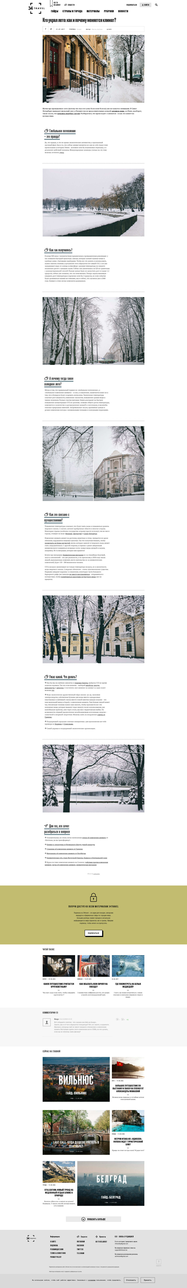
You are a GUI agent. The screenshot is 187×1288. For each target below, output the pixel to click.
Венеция (68, 534)
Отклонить (131, 1280)
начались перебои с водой (68, 113)
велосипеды (50, 688)
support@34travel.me (121, 1250)
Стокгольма (68, 724)
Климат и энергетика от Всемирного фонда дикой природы (71, 844)
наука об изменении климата (64, 865)
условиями (91, 1280)
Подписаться (132, 5)
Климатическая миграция (73, 555)
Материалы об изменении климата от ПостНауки (66, 853)
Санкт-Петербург (90, 534)
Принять (148, 1280)
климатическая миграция (86, 865)
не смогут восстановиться (79, 574)
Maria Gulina (97, 29)
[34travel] (36, 8)
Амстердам (77, 534)
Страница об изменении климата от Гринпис (65, 849)
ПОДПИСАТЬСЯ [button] (93, 933)
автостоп (60, 688)
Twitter (80, 1249)
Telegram (80, 1253)
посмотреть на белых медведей (57, 543)
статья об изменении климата (94, 838)
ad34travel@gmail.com (121, 1256)
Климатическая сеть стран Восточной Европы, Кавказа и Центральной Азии (77, 858)
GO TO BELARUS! (101, 1241)
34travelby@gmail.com (121, 1244)
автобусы (89, 685)
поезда (96, 685)
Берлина (58, 724)
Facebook (80, 1245)
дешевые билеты (81, 683)
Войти (146, 5)
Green (79, 29)
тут (53, 690)
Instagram (81, 1241)
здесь (62, 152)
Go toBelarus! (57, 4)
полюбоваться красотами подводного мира (78, 577)
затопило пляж (118, 111)
